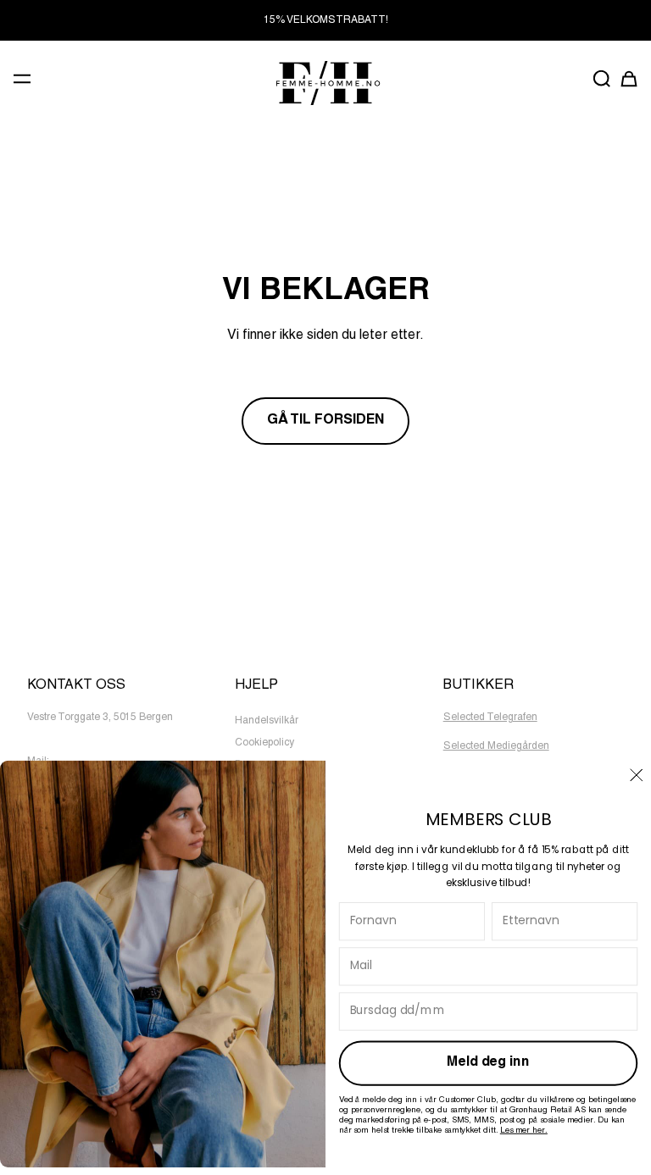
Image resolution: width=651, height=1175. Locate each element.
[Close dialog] (636, 774)
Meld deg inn (488, 1063)
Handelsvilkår (266, 721)
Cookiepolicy (264, 743)
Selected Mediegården (496, 746)
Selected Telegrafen (490, 717)
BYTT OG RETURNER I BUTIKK (325, 20)
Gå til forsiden (325, 421)
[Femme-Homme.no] (325, 82)
